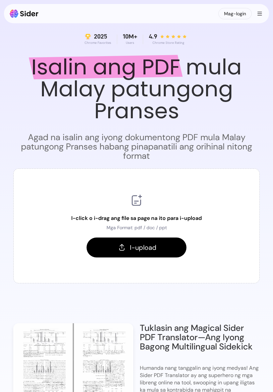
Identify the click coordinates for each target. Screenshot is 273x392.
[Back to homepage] (24, 13)
